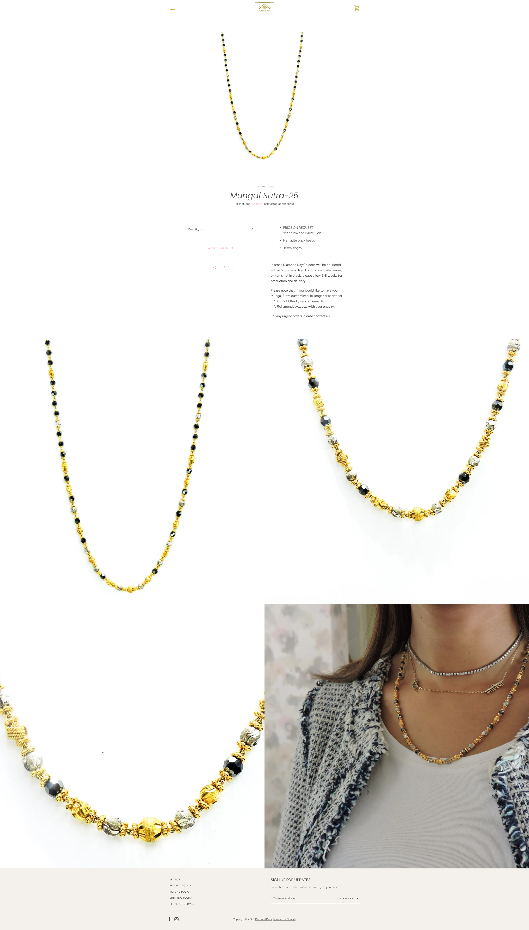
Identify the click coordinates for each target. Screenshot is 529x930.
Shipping (257, 204)
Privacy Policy (180, 885)
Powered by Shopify (284, 919)
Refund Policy (180, 891)
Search (175, 879)
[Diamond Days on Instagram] (176, 919)
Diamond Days (263, 919)
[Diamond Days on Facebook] (169, 919)
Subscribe (347, 898)
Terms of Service (182, 904)
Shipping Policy (181, 897)
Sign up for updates (291, 880)
